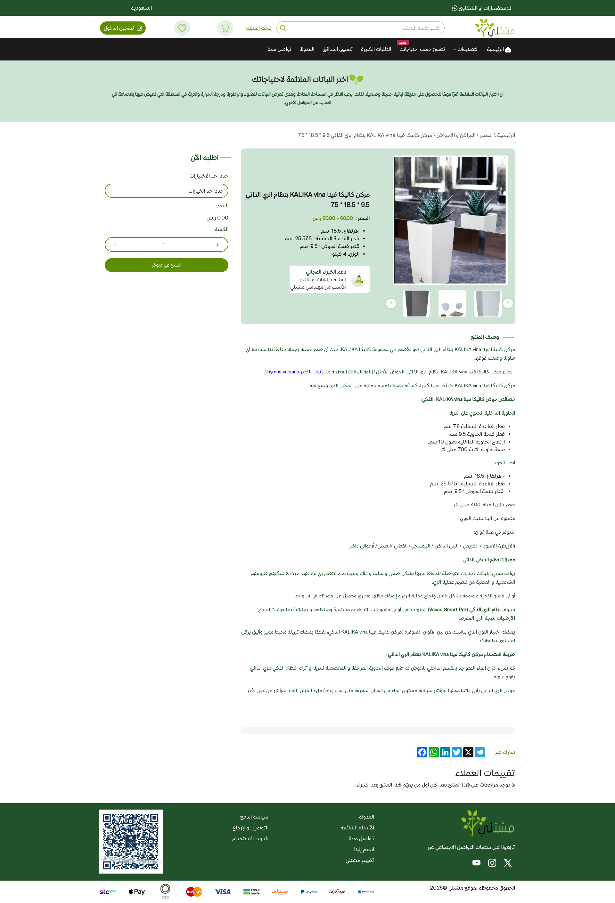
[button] (225, 28)
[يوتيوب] (476, 864)
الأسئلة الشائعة (357, 827)
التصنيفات (467, 49)
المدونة (306, 49)
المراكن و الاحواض (455, 135)
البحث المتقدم (258, 28)
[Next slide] (391, 303)
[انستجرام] (492, 864)
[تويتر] (508, 864)
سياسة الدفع (254, 816)
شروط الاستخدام (250, 838)
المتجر (486, 135)
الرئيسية (496, 49)
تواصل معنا (279, 49)
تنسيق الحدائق (338, 49)
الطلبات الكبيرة (376, 49)
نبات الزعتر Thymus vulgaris (293, 371)
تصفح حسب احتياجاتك (422, 49)
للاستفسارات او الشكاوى (484, 8)
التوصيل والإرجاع (250, 827)
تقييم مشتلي (360, 860)
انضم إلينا (364, 849)
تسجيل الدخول (119, 28)
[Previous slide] (508, 303)
